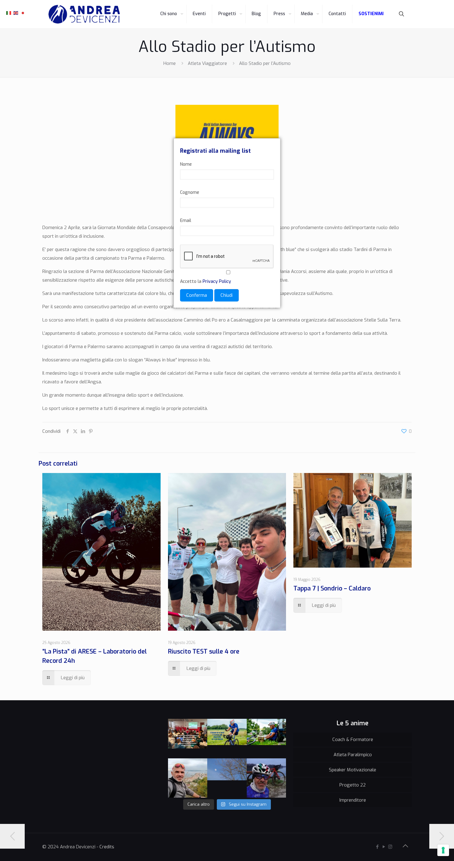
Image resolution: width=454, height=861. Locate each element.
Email (185, 221)
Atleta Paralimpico (353, 755)
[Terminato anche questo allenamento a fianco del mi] (266, 778)
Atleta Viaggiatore (207, 63)
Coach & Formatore (352, 739)
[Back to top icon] (405, 846)
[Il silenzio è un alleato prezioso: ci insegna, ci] (266, 738)
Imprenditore (352, 800)
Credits (106, 847)
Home (169, 63)
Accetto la (205, 281)
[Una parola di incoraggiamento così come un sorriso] (188, 738)
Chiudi (227, 295)
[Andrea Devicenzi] (84, 14)
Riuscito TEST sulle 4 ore (203, 651)
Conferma (196, 295)
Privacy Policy (217, 281)
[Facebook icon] (377, 847)
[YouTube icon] (383, 847)
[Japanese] (23, 13)
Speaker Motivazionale (352, 770)
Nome (186, 164)
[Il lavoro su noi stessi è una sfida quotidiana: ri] (227, 738)
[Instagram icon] (390, 847)
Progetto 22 (352, 785)
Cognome (189, 192)
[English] (16, 13)
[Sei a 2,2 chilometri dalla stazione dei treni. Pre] (188, 778)
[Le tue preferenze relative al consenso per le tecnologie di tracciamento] (443, 850)
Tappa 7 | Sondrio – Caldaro (332, 588)
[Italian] (9, 13)
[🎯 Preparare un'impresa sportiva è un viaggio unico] (227, 778)
